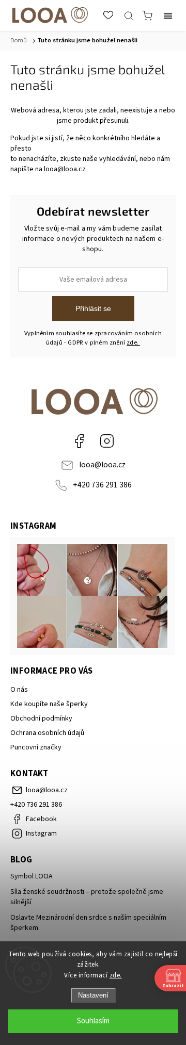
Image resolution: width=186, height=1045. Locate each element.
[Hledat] (128, 15)
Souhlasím (93, 1021)
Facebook (79, 441)
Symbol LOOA (31, 876)
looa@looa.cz (65, 169)
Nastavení (93, 995)
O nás (19, 689)
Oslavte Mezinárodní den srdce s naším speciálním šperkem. (88, 922)
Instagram (107, 441)
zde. (116, 975)
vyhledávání (117, 159)
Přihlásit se (93, 308)
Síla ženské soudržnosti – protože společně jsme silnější (86, 897)
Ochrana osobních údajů (47, 733)
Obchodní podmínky (41, 718)
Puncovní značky (35, 747)
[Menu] (168, 15)
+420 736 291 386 (102, 485)
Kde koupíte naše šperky (49, 704)
